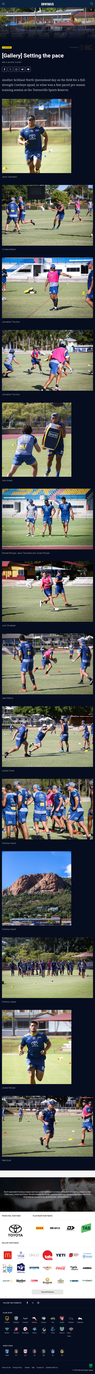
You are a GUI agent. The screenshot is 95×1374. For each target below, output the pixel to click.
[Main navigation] (3, 3)
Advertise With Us (52, 1367)
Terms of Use (6, 1367)
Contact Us (40, 1367)
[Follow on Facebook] (27, 1303)
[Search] (91, 3)
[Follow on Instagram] (38, 1303)
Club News (7, 47)
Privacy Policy (17, 1367)
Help (33, 1367)
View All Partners (47, 1292)
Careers (27, 1367)
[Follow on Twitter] (33, 1303)
